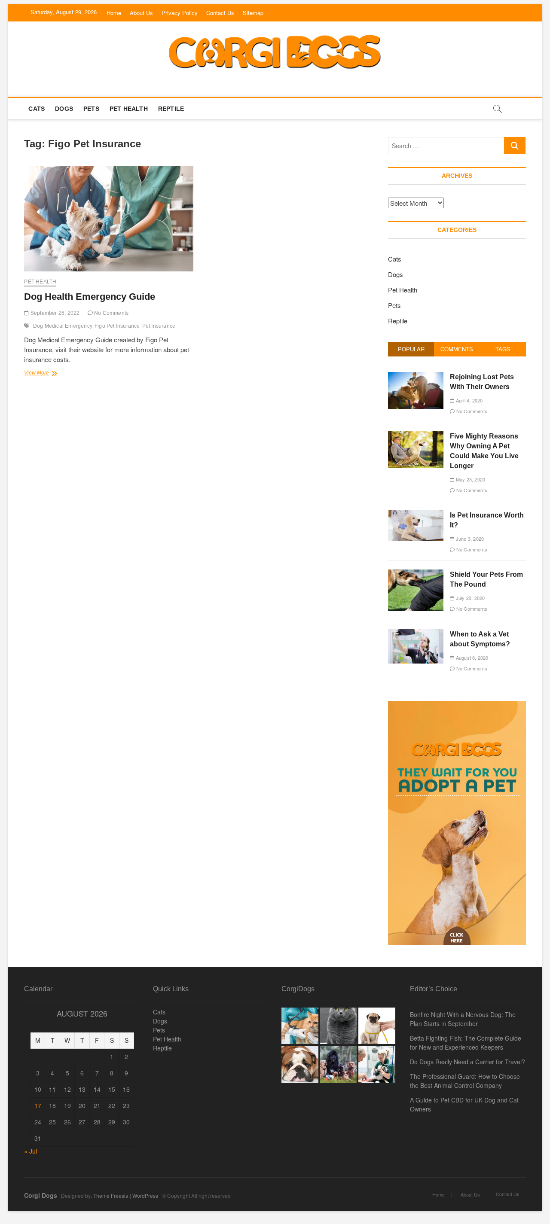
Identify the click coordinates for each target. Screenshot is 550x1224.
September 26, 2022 (54, 313)
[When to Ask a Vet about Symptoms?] (415, 633)
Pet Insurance (159, 326)
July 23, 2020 (470, 597)
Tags (502, 349)
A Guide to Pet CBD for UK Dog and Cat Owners (464, 1104)
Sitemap (253, 13)
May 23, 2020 (470, 479)
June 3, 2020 (469, 538)
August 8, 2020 (471, 657)
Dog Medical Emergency (62, 326)
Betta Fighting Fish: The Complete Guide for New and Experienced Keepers (465, 1042)
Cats (36, 108)
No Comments (110, 313)
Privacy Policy (180, 13)
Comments (456, 349)
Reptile (171, 108)
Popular (411, 349)
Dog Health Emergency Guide (89, 296)
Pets (91, 108)
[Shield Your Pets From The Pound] (415, 574)
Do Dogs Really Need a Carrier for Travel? (467, 1061)
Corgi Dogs (40, 1195)
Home (114, 13)
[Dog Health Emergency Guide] (108, 218)
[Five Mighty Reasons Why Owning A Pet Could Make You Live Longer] (415, 435)
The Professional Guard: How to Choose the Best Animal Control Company (465, 1081)
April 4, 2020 (469, 400)
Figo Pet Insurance (117, 326)
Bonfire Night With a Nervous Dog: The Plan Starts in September (463, 1019)
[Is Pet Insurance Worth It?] (415, 514)
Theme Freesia (110, 1195)
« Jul (30, 1151)
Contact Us (220, 13)
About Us (141, 13)
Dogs (64, 108)
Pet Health (129, 108)
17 (37, 1105)
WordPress (145, 1195)
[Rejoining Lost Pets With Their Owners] (415, 376)
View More (49, 373)
